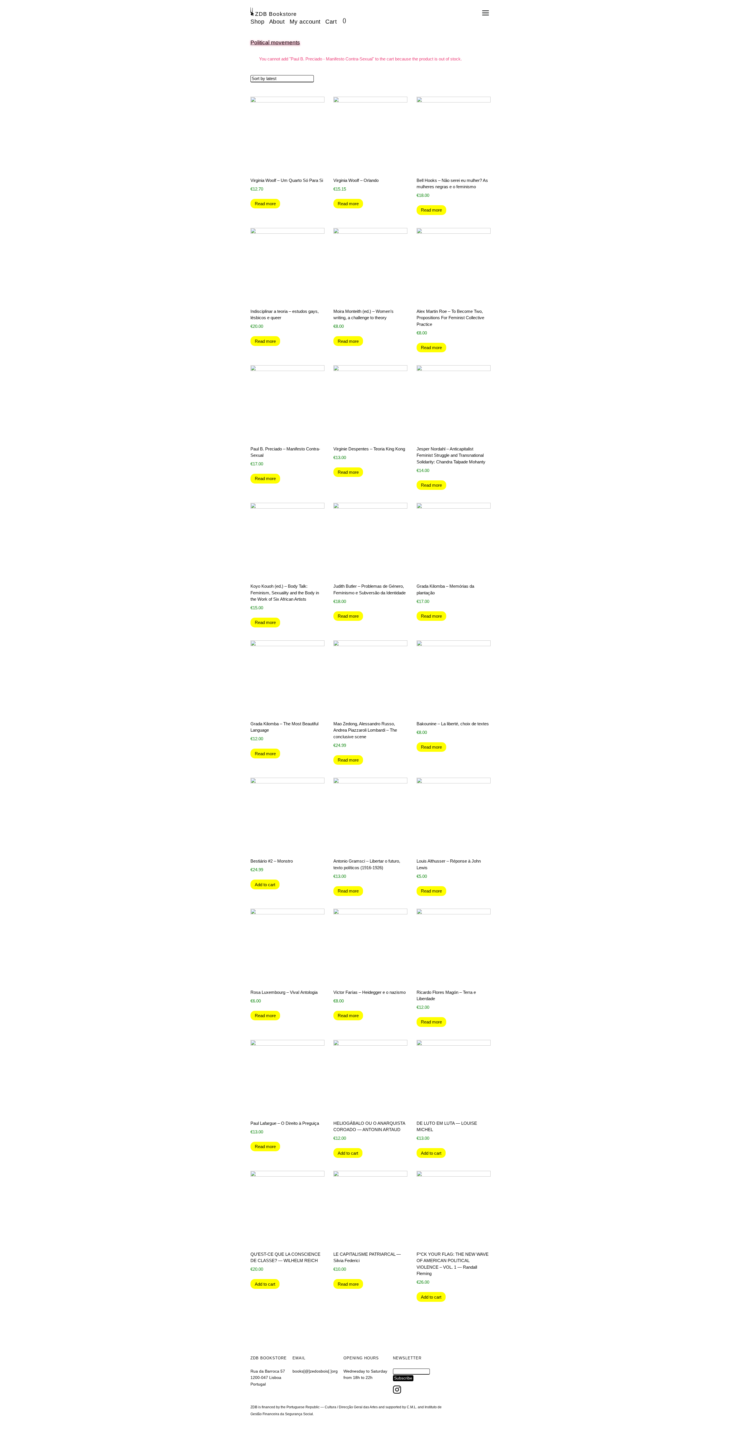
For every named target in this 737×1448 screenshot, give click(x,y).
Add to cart (265, 884)
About (277, 21)
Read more (265, 203)
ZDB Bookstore (276, 14)
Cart (331, 21)
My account (305, 21)
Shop (257, 21)
